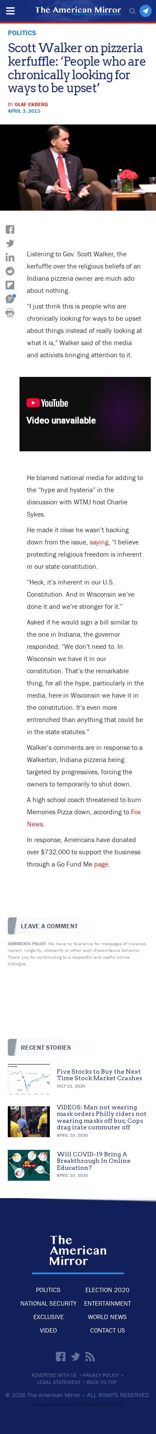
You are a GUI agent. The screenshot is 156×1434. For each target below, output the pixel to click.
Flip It (10, 285)
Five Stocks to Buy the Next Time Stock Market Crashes (99, 1074)
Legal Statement (59, 1382)
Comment (10, 299)
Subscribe (146, 11)
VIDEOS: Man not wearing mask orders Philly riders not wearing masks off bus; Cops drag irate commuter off (101, 1117)
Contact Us (107, 1330)
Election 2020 (107, 1290)
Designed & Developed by (78, 1405)
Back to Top (102, 1382)
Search (132, 11)
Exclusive (48, 1317)
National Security (48, 1303)
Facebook (60, 1356)
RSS (90, 1356)
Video (48, 1330)
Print (10, 313)
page (101, 864)
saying (99, 541)
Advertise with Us (54, 1375)
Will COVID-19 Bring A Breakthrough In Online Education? (93, 1161)
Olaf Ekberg (31, 104)
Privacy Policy (101, 1375)
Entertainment (107, 1303)
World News (107, 1317)
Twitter (75, 1356)
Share (10, 229)
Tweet (10, 243)
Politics (48, 1290)
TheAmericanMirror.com (78, 1250)
